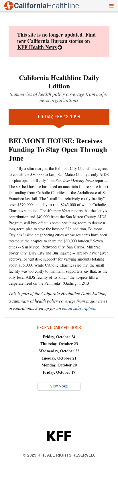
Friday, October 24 (59, 337)
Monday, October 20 (59, 365)
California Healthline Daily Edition (59, 81)
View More (59, 386)
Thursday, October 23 (59, 344)
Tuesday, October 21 (59, 358)
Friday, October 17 (59, 372)
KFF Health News (37, 47)
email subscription (78, 308)
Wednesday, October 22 (59, 351)
